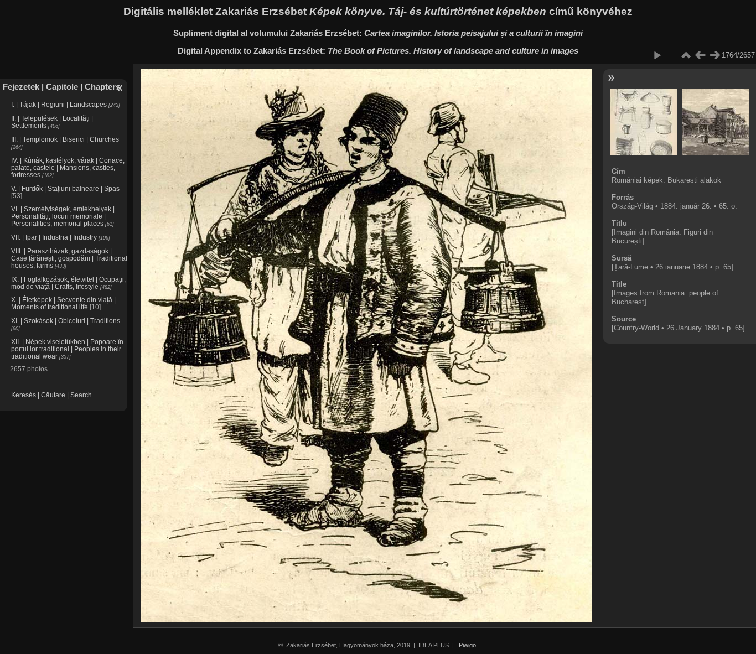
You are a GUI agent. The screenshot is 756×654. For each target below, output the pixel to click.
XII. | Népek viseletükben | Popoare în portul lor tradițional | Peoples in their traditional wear (67, 349)
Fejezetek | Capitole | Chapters (61, 86)
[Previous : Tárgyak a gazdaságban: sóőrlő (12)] (700, 55)
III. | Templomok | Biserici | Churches (65, 139)
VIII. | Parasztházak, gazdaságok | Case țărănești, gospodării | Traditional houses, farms (69, 258)
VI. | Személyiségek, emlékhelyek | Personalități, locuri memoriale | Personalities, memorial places (63, 216)
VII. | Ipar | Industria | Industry (54, 237)
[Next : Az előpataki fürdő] (714, 55)
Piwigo (467, 645)
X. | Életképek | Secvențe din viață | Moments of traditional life (63, 303)
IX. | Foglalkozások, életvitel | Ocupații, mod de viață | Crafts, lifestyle (68, 283)
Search (81, 394)
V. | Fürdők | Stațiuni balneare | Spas (65, 188)
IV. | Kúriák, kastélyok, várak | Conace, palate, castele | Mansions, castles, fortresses (68, 167)
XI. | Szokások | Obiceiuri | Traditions (65, 320)
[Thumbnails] (686, 55)
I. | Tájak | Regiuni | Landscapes (59, 104)
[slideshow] (657, 55)
